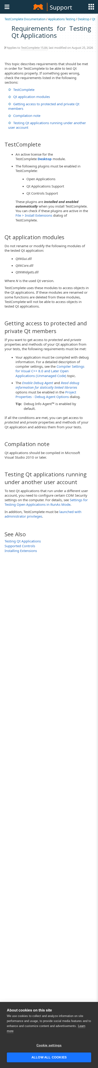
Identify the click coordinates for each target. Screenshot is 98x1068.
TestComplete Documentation (25, 19)
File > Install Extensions (33, 215)
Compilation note (26, 115)
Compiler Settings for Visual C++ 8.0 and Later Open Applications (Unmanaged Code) (49, 371)
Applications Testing (61, 19)
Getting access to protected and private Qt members (43, 106)
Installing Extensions (21, 550)
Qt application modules (31, 96)
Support (61, 7)
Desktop (83, 19)
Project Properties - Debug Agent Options (45, 394)
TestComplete (23, 89)
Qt (93, 19)
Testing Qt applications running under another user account (47, 125)
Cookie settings (49, 1045)
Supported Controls (20, 546)
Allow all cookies (49, 1057)
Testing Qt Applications (23, 541)
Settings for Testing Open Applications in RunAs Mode (46, 502)
